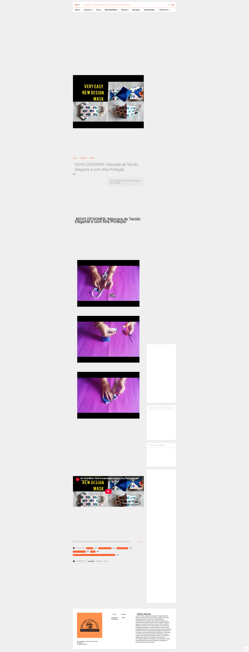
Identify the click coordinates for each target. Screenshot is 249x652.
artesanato (83, 158)
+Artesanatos (163, 10)
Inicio (78, 10)
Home (75, 158)
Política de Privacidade (114, 618)
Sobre (123, 617)
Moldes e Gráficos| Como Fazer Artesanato (107, 4)
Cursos (98, 10)
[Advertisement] (124, 28)
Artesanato (87, 10)
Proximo (141, 541)
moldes (92, 158)
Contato (123, 614)
